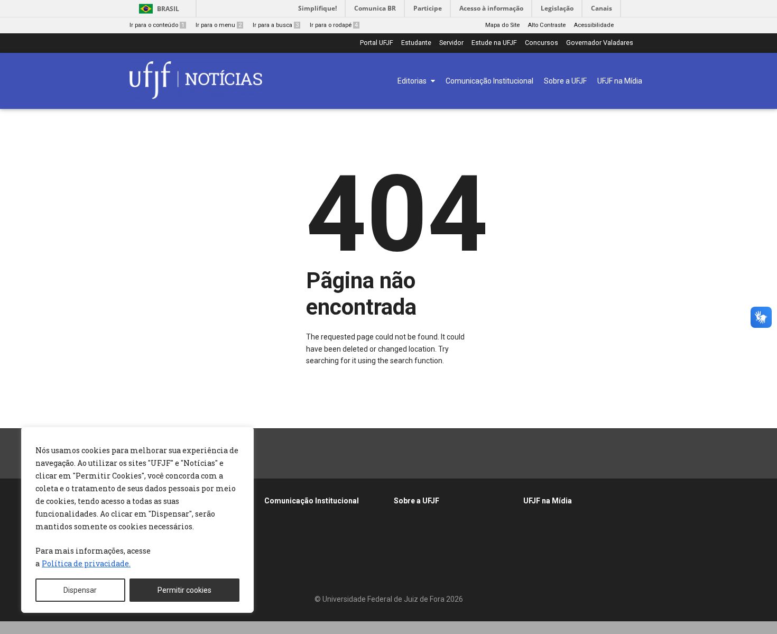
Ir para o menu (219, 25)
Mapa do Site (502, 25)
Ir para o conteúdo (157, 25)
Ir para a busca (276, 25)
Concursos (541, 43)
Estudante (416, 43)
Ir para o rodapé (334, 25)
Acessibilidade (594, 25)
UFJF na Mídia (547, 501)
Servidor (451, 43)
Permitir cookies (184, 590)
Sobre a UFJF (416, 501)
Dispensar (80, 590)
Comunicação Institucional (311, 501)
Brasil (168, 8)
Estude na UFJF (494, 43)
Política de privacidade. (86, 563)
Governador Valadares (599, 43)
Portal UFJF (376, 43)
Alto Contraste (547, 25)
